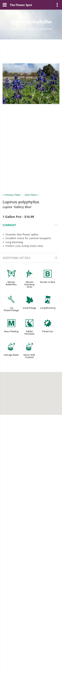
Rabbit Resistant (29, 332)
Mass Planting (11, 331)
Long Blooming (47, 307)
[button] (31, 391)
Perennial (46, 29)
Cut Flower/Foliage (11, 309)
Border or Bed (47, 282)
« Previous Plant (11, 194)
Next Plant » (31, 194)
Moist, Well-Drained (29, 356)
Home (14, 29)
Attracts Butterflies (11, 283)
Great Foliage (29, 307)
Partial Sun (47, 331)
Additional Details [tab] (16, 258)
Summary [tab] (9, 225)
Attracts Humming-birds (29, 284)
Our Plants (29, 29)
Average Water (11, 354)
